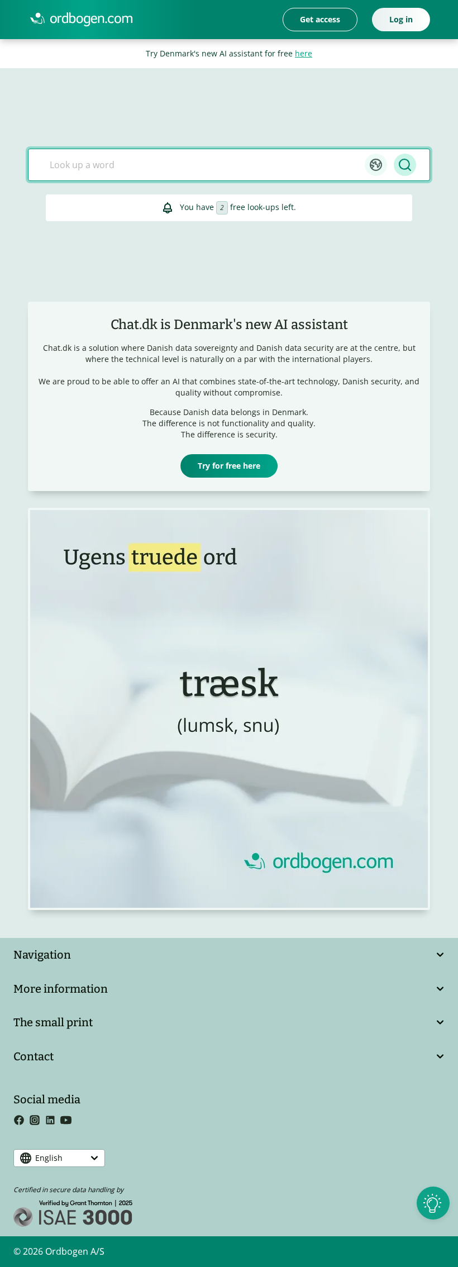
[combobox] (203, 164)
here (303, 53)
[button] (376, 165)
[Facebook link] (21, 1121)
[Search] (405, 165)
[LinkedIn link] (52, 1121)
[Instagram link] (37, 1121)
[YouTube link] (68, 1121)
